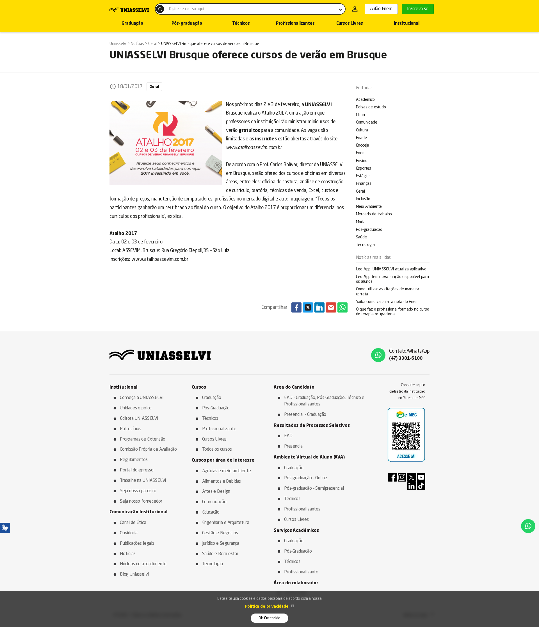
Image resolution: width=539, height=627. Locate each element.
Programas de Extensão (142, 439)
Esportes (363, 169)
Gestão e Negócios (220, 533)
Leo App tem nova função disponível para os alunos (392, 279)
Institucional (406, 24)
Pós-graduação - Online (305, 478)
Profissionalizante (219, 429)
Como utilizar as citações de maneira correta (387, 291)
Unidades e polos (136, 408)
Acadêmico (365, 100)
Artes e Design (216, 491)
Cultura (362, 130)
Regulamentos (134, 460)
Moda (361, 222)
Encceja (362, 145)
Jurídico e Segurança (220, 543)
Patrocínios (130, 429)
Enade (361, 138)
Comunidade (366, 122)
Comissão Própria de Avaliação (148, 449)
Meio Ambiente (369, 207)
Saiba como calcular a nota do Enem (387, 302)
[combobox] (250, 9)
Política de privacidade (267, 606)
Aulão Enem (381, 9)
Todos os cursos (217, 449)
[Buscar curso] (160, 9)
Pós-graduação (187, 24)
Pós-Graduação (216, 408)
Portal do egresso (137, 470)
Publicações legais (137, 543)
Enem (361, 153)
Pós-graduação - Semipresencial (314, 488)
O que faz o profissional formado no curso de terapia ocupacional (392, 311)
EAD (288, 436)
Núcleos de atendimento (143, 564)
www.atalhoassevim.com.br (159, 259)
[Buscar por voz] (340, 9)
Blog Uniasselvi (134, 574)
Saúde (361, 237)
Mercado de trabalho (374, 214)
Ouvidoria (128, 533)
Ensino (361, 161)
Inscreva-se (417, 9)
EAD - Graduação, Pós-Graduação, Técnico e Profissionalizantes (324, 401)
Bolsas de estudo (371, 107)
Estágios (363, 176)
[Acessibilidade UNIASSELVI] (5, 528)
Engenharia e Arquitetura (225, 523)
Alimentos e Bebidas (221, 481)
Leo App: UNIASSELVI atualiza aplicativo (391, 269)
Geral (360, 192)
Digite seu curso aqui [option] (186, 9)
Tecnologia (365, 245)
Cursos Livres (349, 24)
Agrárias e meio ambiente (226, 471)
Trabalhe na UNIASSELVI (143, 480)
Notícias (128, 554)
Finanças (364, 184)
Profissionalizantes (295, 24)
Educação (211, 512)
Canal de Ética (133, 523)
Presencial (293, 446)
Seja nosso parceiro (138, 491)
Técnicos (241, 24)
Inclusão (363, 199)
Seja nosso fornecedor (141, 501)
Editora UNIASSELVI (139, 418)
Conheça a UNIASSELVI (142, 398)
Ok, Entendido (269, 618)
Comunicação (214, 502)
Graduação (132, 24)
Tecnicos (292, 499)
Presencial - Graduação (305, 414)
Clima (360, 115)
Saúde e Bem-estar (220, 554)
